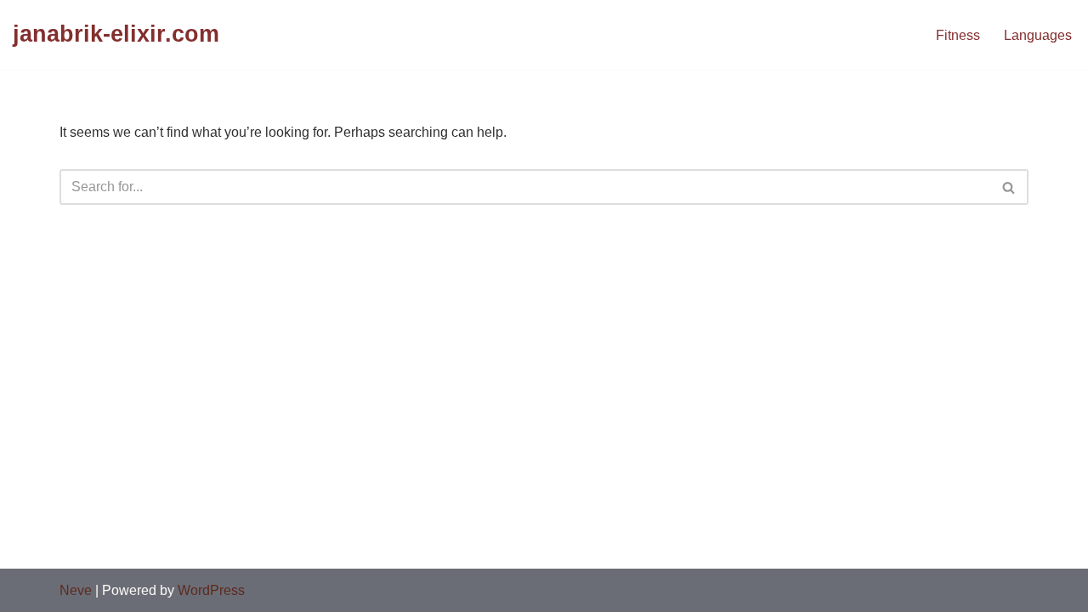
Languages (1038, 35)
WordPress (211, 590)
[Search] (1009, 187)
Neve (76, 590)
